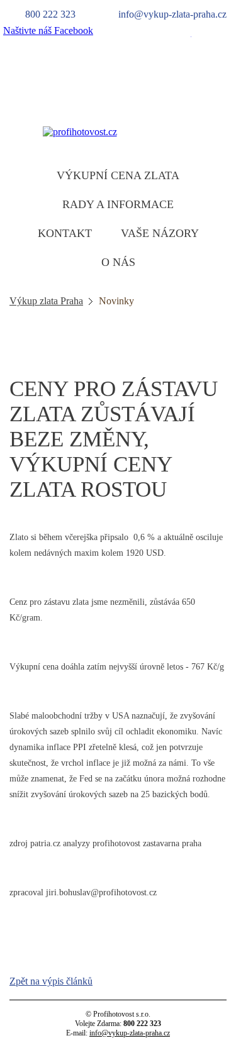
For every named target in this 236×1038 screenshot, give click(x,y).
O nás (118, 262)
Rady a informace (118, 204)
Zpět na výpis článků (51, 981)
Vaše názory (160, 233)
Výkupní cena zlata (118, 175)
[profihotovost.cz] (80, 131)
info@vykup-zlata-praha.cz (129, 1033)
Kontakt (65, 233)
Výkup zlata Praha (46, 300)
